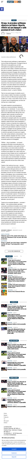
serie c (8, 231)
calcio (3, 231)
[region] (14, 447)
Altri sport (6, 421)
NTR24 (5, 422)
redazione (9, 33)
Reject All (14, 456)
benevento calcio (17, 230)
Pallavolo (6, 417)
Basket (5, 415)
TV (4, 419)
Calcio (5, 413)
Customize (14, 453)
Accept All (14, 449)
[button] (2, 9)
